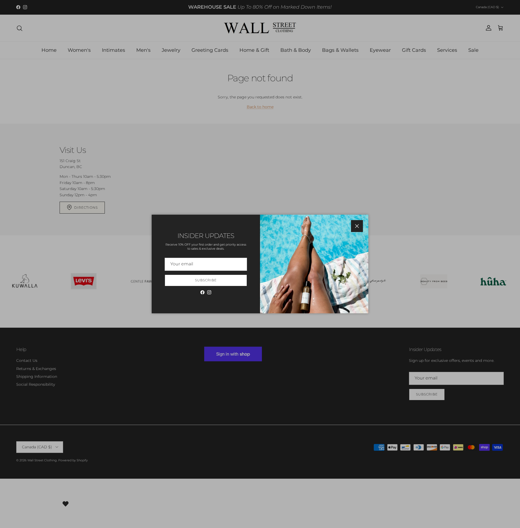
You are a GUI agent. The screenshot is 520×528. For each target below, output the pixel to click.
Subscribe (206, 280)
